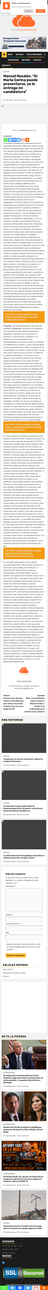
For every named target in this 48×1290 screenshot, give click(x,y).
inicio (10, 55)
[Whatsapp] (5, 140)
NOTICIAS (19, 55)
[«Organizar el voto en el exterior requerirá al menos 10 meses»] (24, 738)
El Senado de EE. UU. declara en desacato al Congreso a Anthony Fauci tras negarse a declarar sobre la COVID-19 (23, 1179)
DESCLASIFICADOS (34, 55)
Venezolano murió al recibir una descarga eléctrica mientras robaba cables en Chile (22, 1227)
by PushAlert (7, 13)
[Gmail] (23, 140)
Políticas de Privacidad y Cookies (14, 973)
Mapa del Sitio (8, 969)
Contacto (6, 65)
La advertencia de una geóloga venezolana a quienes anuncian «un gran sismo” (24, 856)
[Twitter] (19, 140)
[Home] (4, 54)
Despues (28, 11)
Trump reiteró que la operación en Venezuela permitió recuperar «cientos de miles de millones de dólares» (23, 808)
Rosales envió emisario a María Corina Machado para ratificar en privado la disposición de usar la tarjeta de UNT (13, 702)
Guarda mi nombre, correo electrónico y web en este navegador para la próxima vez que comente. (23, 947)
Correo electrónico (13, 924)
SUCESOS (37, 60)
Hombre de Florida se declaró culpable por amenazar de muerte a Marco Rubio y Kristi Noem (23, 1129)
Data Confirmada (21, 100)
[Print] (27, 140)
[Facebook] (14, 140)
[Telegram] (10, 140)
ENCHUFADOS (13, 60)
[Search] (44, 54)
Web (7, 933)
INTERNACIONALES (9, 1072)
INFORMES (26, 60)
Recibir (40, 11)
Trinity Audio (24, 130)
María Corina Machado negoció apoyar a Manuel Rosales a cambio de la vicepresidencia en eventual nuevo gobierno (34, 703)
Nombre (9, 915)
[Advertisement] (24, 1007)
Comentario (11, 886)
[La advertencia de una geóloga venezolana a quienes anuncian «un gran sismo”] (24, 834)
